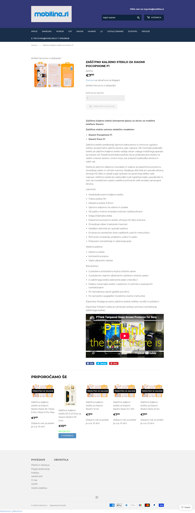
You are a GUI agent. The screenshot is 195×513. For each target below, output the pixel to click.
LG (101, 31)
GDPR (34, 484)
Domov (34, 45)
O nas (34, 480)
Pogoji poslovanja (40, 469)
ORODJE (146, 31)
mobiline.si (42, 505)
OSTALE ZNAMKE (115, 31)
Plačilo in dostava (40, 465)
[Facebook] (97, 497)
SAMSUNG (47, 31)
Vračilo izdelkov (39, 488)
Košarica (156, 17)
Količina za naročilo (95, 93)
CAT (70, 31)
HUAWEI (92, 31)
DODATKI (132, 31)
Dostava (90, 80)
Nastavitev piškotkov (11, 511)
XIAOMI (79, 31)
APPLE (34, 31)
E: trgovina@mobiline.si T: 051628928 (50, 38)
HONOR (60, 31)
